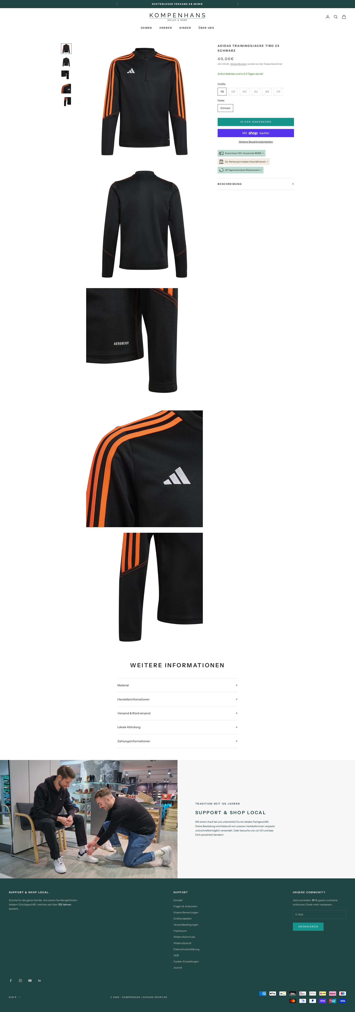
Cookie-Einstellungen (186, 961)
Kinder (185, 27)
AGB (176, 955)
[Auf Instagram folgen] (20, 980)
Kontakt (177, 900)
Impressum (180, 930)
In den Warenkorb (255, 121)
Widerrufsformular (184, 937)
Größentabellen (182, 918)
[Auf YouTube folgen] (30, 980)
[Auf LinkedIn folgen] (39, 980)
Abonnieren (308, 926)
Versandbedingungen (185, 924)
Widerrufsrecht (182, 943)
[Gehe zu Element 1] (66, 48)
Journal (177, 967)
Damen (146, 27)
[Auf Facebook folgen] (11, 980)
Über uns (206, 27)
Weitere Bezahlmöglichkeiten (256, 142)
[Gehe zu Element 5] (66, 102)
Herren (166, 27)
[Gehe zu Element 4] (66, 88)
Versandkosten (238, 63)
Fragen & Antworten (185, 906)
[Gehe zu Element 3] (66, 75)
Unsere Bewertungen (185, 912)
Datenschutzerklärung (186, 949)
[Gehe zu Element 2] (66, 62)
